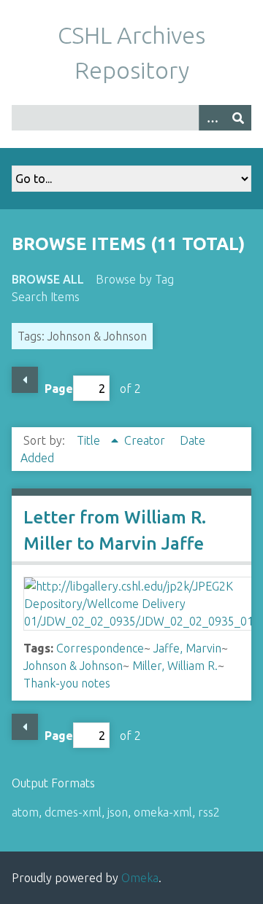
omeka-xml (163, 812)
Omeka (140, 877)
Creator (146, 440)
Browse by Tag (135, 279)
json (117, 812)
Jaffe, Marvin (187, 648)
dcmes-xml (73, 812)
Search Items (46, 296)
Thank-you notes (66, 683)
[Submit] (238, 117)
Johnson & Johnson (73, 665)
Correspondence (100, 648)
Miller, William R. (175, 665)
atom (25, 812)
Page (59, 388)
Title (90, 440)
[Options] (212, 117)
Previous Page (25, 380)
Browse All (48, 279)
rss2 (209, 812)
